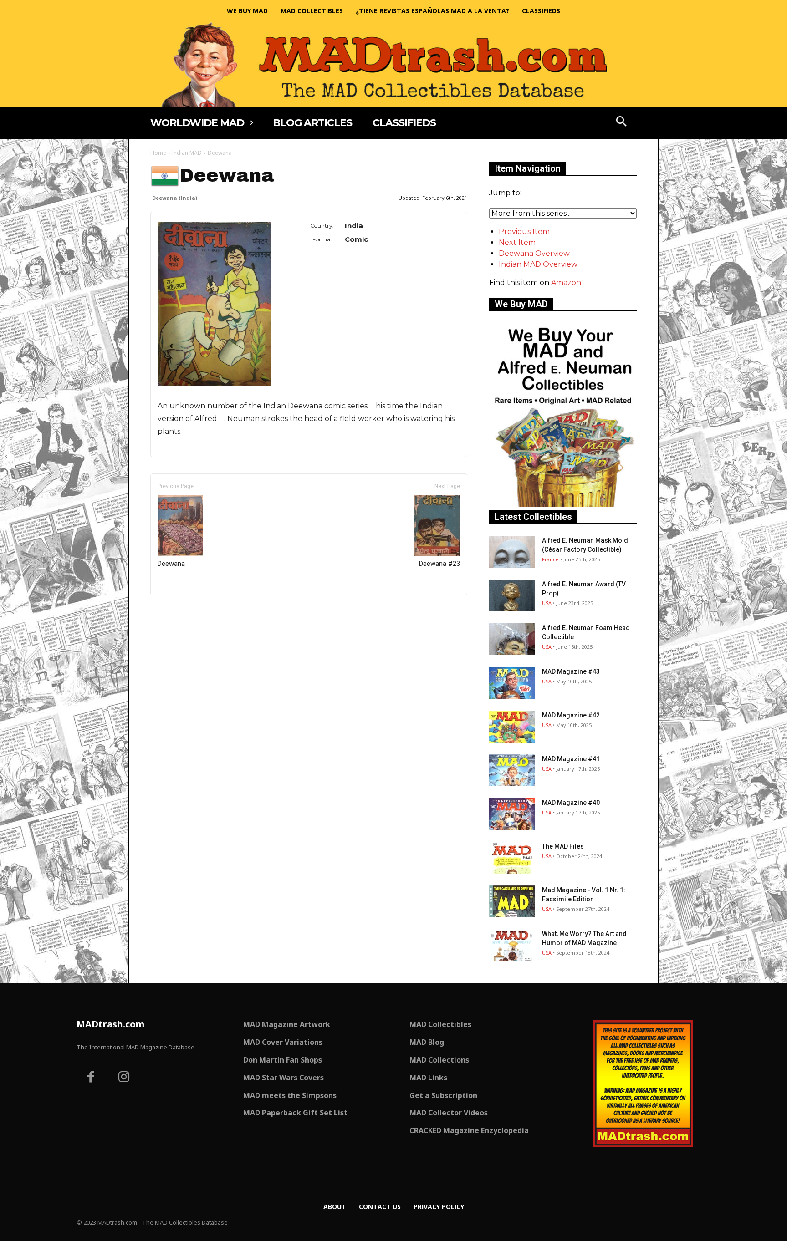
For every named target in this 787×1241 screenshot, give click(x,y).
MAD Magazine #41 (571, 759)
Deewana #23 (439, 563)
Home (158, 153)
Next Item (517, 242)
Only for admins (182, 610)
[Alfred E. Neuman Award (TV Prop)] (512, 595)
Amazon (566, 282)
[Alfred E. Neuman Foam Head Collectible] (512, 639)
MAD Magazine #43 (571, 671)
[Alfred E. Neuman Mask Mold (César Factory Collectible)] (512, 552)
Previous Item (524, 231)
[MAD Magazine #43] (512, 683)
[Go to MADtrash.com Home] (393, 64)
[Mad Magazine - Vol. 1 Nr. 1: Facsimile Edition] (512, 901)
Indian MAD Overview (538, 264)
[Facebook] (91, 1078)
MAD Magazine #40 (571, 802)
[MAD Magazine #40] (512, 814)
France (550, 559)
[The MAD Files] (512, 858)
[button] (621, 122)
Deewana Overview (534, 253)
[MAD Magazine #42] (512, 727)
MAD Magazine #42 (571, 715)
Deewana (171, 563)
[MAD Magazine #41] (512, 770)
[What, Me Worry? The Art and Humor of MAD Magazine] (512, 945)
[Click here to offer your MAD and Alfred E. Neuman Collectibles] (563, 504)
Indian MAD (187, 153)
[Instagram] (124, 1078)
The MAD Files (563, 846)
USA (547, 603)
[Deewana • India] (214, 304)
